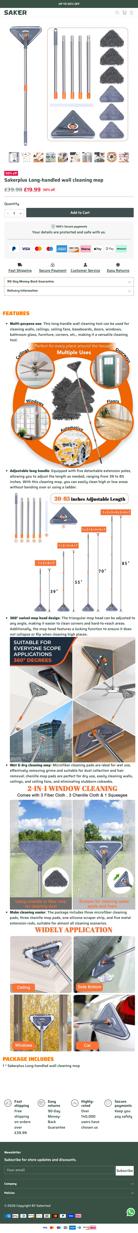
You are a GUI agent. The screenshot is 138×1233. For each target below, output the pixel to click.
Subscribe (124, 1171)
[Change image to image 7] (87, 157)
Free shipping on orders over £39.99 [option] (69, 4)
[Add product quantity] (20, 213)
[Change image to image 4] (51, 157)
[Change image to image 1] (14, 157)
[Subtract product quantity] (7, 213)
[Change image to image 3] (38, 157)
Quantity (11, 203)
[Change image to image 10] (124, 157)
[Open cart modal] (124, 12)
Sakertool (43, 1205)
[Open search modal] (117, 12)
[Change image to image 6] (75, 157)
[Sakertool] (16, 12)
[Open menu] (131, 12)
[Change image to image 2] (26, 157)
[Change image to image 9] (112, 157)
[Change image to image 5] (63, 157)
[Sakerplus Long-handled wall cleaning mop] (69, 86)
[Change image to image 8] (100, 157)
